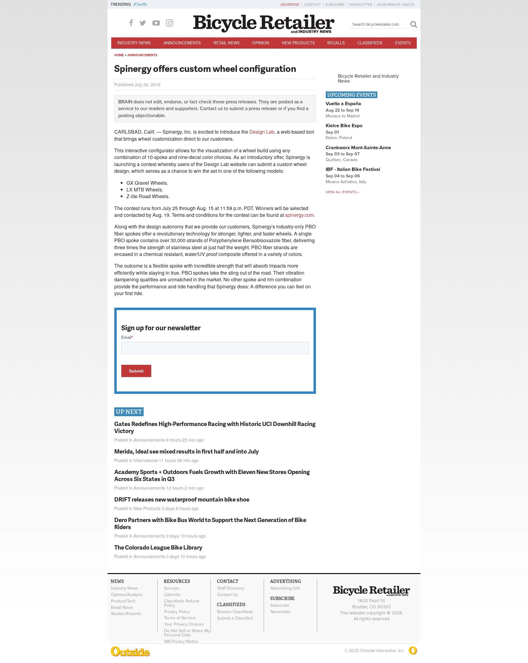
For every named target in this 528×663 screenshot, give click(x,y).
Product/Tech (123, 600)
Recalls (336, 43)
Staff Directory (230, 588)
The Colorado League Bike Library (158, 547)
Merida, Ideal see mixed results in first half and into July (186, 451)
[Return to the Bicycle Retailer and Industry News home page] (264, 31)
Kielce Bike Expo (344, 126)
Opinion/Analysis (127, 594)
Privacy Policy (177, 611)
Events (403, 43)
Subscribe (335, 4)
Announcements (182, 43)
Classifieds (370, 43)
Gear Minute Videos (395, 4)
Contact (312, 4)
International (146, 460)
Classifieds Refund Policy (181, 603)
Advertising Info (285, 588)
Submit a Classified (235, 618)
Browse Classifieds (235, 611)
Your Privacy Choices (184, 624)
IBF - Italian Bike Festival (353, 169)
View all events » (342, 192)
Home (119, 55)
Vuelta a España (343, 104)
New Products (298, 43)
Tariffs (141, 4)
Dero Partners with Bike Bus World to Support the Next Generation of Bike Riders (210, 523)
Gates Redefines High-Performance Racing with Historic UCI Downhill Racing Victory (215, 427)
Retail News (227, 43)
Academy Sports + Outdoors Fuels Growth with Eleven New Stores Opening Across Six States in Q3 (212, 475)
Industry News (134, 43)
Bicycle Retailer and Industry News (368, 78)
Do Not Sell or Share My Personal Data (187, 633)
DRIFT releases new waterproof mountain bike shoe (181, 499)
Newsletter (360, 4)
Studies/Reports (126, 613)
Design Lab (261, 131)
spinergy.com (299, 214)
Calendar (172, 594)
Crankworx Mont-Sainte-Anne (358, 148)
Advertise (289, 4)
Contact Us (227, 594)
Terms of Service (180, 618)
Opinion (260, 43)
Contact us (211, 109)
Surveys (171, 588)
